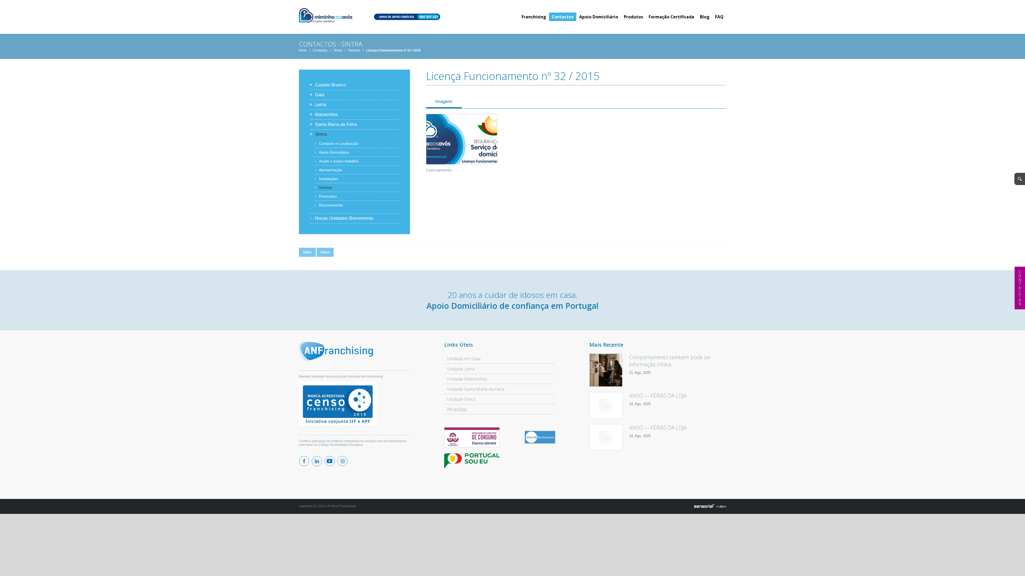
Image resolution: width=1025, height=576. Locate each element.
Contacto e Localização (338, 143)
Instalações (328, 179)
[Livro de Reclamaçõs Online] (540, 442)
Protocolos (328, 196)
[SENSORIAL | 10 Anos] (710, 506)
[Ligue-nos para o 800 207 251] (407, 17)
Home (325, 252)
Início (303, 50)
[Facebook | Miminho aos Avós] (304, 461)
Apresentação (330, 170)
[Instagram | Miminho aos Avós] (342, 461)
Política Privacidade (342, 506)
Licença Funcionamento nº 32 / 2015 (393, 50)
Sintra (338, 50)
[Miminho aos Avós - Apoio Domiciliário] (325, 15)
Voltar (307, 252)
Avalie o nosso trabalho (338, 161)
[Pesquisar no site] (1019, 179)
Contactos (320, 50)
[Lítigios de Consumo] (472, 437)
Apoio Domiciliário (334, 152)
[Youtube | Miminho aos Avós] (330, 461)
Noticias (354, 50)
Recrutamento (331, 205)
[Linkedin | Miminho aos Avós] (317, 461)
